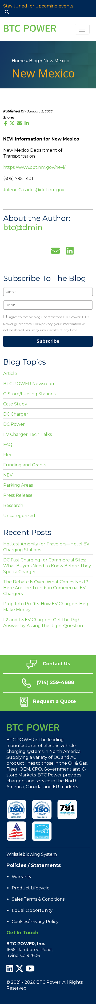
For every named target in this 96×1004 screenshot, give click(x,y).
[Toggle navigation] (82, 29)
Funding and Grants (24, 464)
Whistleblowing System (31, 854)
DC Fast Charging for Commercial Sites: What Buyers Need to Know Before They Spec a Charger (47, 565)
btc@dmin (23, 227)
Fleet (8, 454)
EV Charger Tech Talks (27, 434)
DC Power (14, 424)
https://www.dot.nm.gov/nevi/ (34, 167)
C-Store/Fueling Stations (29, 393)
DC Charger (15, 414)
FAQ (7, 444)
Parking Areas (18, 485)
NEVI (8, 475)
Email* (8, 297)
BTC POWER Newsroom (29, 383)
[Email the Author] (55, 250)
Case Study (15, 404)
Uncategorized (19, 515)
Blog (34, 60)
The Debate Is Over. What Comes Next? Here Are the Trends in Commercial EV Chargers (45, 587)
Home (18, 60)
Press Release (18, 495)
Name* (8, 284)
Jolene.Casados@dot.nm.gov (33, 189)
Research (13, 505)
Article (10, 373)
